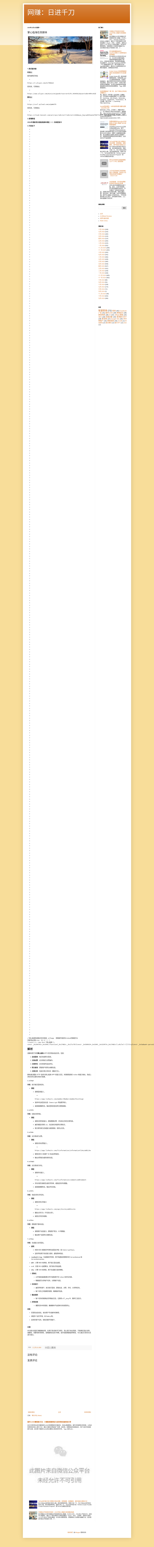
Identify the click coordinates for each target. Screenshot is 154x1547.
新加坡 (104, 319)
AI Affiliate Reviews (106, 216)
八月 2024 (101, 284)
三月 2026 (101, 241)
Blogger (77, 1532)
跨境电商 (101, 315)
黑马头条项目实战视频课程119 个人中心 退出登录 (117, 160)
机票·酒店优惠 (104, 218)
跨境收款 (110, 321)
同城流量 (109, 317)
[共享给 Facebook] (52, 1347)
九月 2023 (101, 298)
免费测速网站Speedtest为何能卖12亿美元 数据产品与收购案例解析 (117, 123)
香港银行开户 (122, 317)
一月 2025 (101, 273)
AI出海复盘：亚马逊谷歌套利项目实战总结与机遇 (117, 182)
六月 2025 (101, 261)
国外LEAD (109, 313)
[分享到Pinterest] (55, 1347)
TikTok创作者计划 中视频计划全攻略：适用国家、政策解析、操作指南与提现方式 (62, 1501)
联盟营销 (102, 310)
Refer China (104, 221)
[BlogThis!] (48, 1347)
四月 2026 (101, 238)
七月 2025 (101, 259)
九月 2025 (101, 254)
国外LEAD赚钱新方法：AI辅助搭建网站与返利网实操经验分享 (49, 1422)
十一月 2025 (102, 250)
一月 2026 (101, 245)
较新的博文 (31, 1412)
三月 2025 (101, 268)
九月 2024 (101, 282)
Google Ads (115, 319)
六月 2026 (101, 234)
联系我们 (70, 1532)
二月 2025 (101, 271)
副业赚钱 (108, 323)
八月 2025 (101, 257)
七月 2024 (101, 287)
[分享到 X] (50, 1347)
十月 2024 (101, 280)
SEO (100, 317)
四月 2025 (101, 266)
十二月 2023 (102, 294)
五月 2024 (101, 291)
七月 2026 (101, 231)
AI (110, 315)
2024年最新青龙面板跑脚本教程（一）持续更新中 (44, 122)
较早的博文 (87, 1412)
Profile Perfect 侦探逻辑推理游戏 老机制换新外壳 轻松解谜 (117, 73)
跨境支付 (120, 313)
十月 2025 (101, 252)
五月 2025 (101, 264)
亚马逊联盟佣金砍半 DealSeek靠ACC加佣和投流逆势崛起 (117, 53)
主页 (59, 1412)
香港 (114, 311)
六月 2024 (101, 289)
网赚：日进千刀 (51, 12)
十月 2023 (101, 296)
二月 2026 (101, 243)
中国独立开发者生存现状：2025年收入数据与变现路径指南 (56, 1512)
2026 (125, 323)
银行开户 (117, 323)
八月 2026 (101, 229)
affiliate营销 (119, 315)
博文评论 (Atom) (37, 1415)
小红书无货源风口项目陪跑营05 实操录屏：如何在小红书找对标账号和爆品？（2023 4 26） (117, 173)
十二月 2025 (102, 248)
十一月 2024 (102, 277)
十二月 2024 (102, 275)
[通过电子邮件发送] (46, 1347)
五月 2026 (101, 236)
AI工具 (120, 321)
